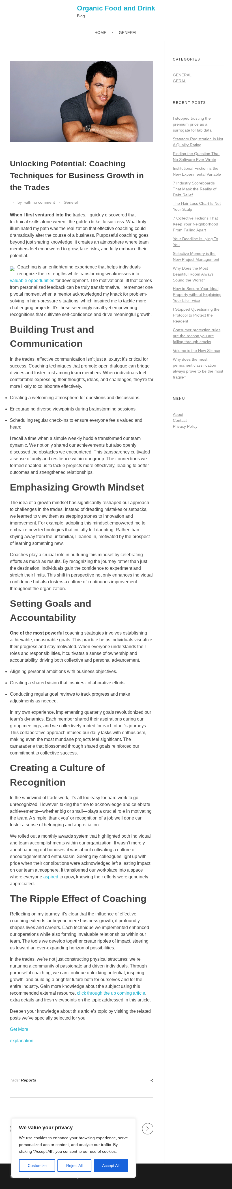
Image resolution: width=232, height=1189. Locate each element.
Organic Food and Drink (116, 8)
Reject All (74, 1165)
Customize (37, 1165)
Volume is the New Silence (196, 350)
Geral (179, 81)
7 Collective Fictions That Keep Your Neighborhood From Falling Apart (195, 224)
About (178, 414)
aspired (50, 876)
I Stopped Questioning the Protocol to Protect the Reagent (196, 315)
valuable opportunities (32, 280)
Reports (28, 1080)
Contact (180, 420)
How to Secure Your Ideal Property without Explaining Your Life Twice (197, 294)
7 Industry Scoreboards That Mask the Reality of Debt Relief (194, 189)
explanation (21, 1040)
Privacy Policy (185, 426)
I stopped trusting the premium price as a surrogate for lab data (192, 124)
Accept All (110, 1165)
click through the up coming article (111, 993)
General (71, 202)
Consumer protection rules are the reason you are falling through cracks (196, 336)
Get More (19, 1029)
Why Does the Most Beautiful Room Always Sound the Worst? (193, 274)
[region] (73, 1148)
